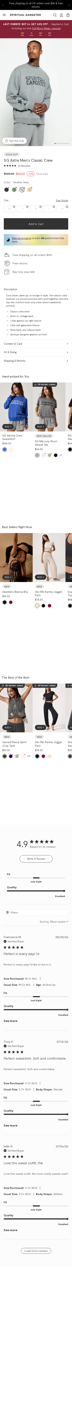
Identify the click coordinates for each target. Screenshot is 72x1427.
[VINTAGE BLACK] (6, 189)
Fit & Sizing (10, 352)
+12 (28, 756)
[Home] (25, 15)
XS (9, 208)
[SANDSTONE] (29, 189)
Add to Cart (36, 223)
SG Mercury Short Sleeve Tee (46, 443)
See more (10, 1020)
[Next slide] (69, 5)
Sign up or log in (21, 238)
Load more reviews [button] (36, 1250)
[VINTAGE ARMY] (14, 189)
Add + (8, 426)
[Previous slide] (3, 5)
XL (62, 208)
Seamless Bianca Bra (15, 591)
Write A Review (36, 858)
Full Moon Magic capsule (46, 28)
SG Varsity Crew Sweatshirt (12, 437)
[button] (4, 92)
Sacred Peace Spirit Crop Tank (14, 743)
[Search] (55, 15)
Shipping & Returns (15, 360)
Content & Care (13, 343)
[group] (36, 92)
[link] (17, 165)
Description (10, 289)
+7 (61, 455)
